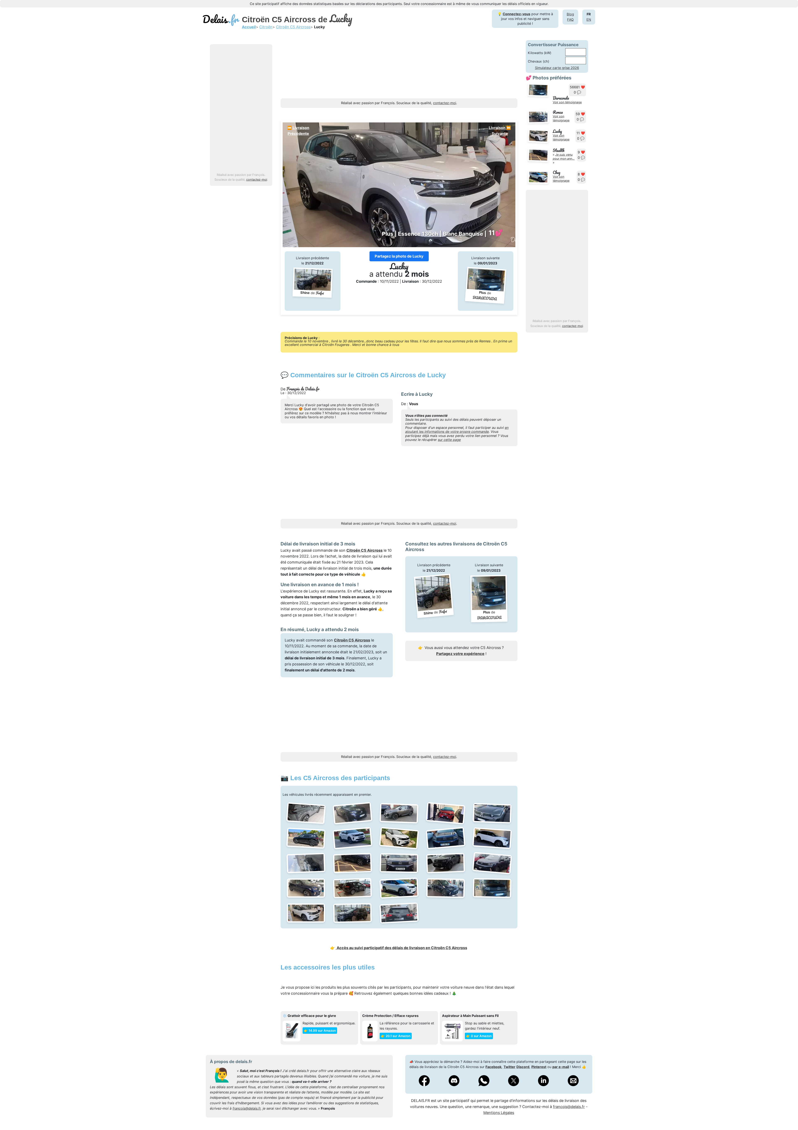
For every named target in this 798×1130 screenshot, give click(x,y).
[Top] (788, 1116)
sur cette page (449, 440)
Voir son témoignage (567, 102)
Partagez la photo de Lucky (399, 256)
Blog (570, 14)
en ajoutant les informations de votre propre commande (457, 430)
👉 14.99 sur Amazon (320, 1031)
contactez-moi (256, 179)
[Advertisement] (241, 108)
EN (588, 19)
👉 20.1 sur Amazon (395, 1036)
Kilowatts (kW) (539, 53)
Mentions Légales (498, 1112)
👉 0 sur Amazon (479, 1036)
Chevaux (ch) (538, 61)
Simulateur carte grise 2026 (557, 68)
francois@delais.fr (247, 1108)
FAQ (570, 19)
